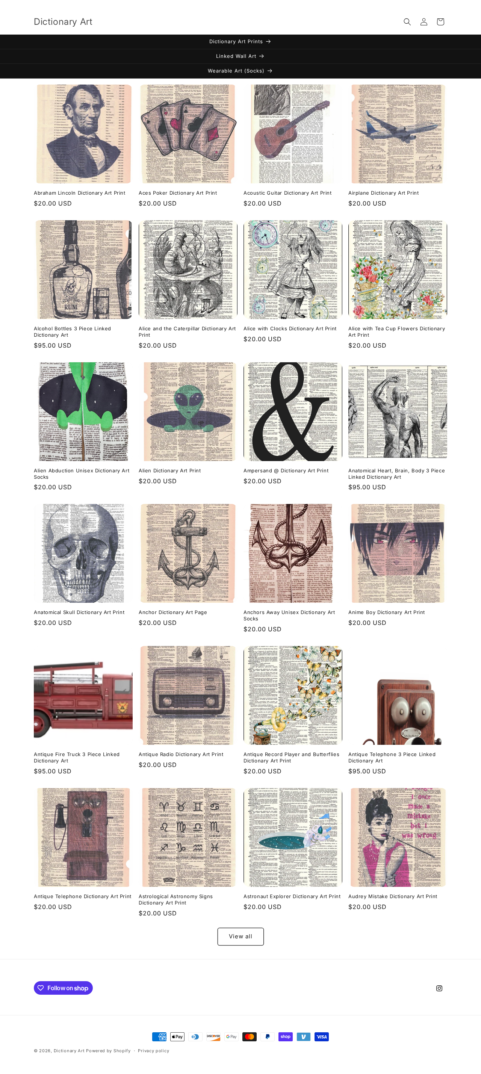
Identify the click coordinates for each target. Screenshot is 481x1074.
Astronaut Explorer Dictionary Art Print (292, 896)
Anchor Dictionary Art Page (173, 612)
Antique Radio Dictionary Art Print (181, 754)
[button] (407, 22)
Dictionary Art (69, 1050)
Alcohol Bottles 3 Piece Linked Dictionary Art (72, 331)
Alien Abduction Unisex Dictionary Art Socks (81, 473)
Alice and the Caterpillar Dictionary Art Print (187, 331)
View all (241, 936)
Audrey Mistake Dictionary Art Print (392, 896)
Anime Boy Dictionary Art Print (386, 612)
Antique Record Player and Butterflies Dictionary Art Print (291, 757)
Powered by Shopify (108, 1050)
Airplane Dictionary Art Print (383, 193)
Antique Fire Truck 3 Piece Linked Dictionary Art (77, 757)
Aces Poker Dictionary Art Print (178, 193)
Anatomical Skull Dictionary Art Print (79, 612)
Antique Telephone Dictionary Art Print (83, 896)
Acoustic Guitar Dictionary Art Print (288, 193)
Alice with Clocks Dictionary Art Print (290, 328)
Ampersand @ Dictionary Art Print (286, 470)
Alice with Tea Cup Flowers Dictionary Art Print (396, 331)
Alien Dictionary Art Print (170, 470)
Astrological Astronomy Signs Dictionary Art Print (176, 899)
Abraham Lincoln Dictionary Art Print (80, 193)
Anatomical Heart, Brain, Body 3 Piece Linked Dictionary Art (396, 473)
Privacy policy (153, 1050)
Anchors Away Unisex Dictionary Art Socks (289, 615)
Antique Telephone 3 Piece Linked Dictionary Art (392, 757)
